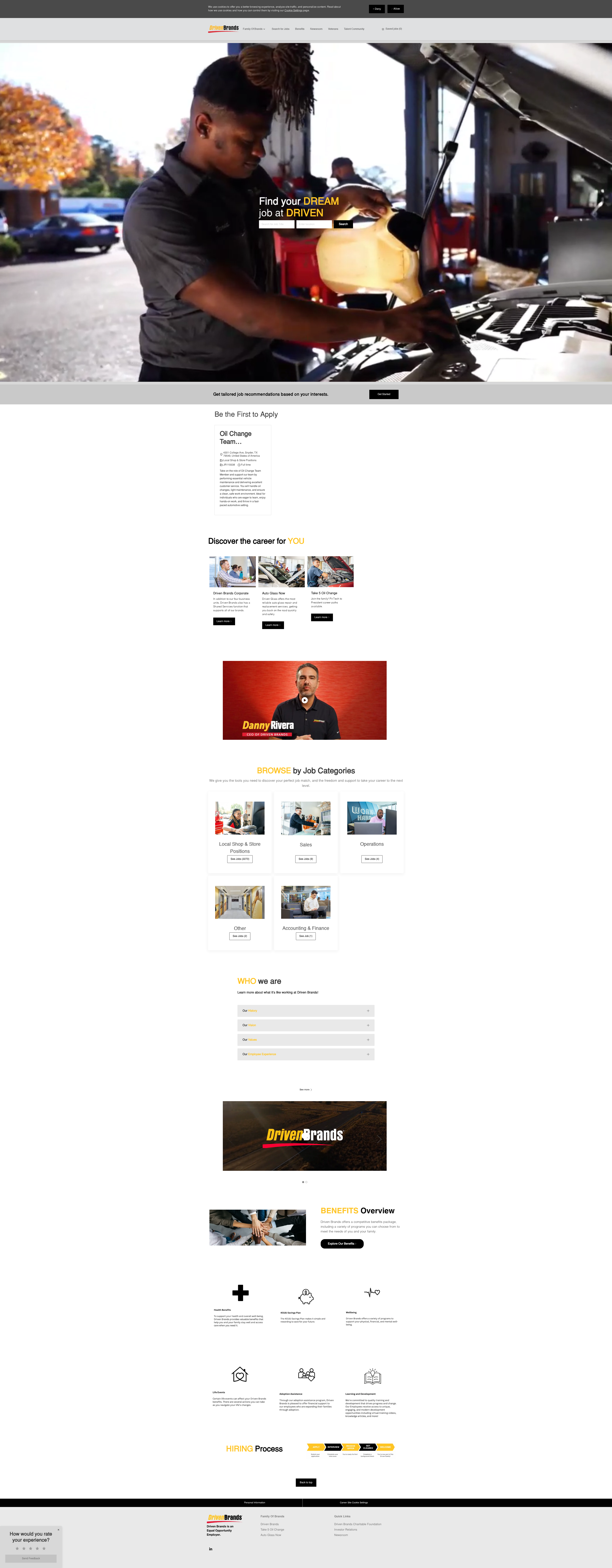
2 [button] (306, 1182)
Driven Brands (270, 1524)
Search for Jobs (280, 29)
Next (379, 1139)
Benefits (299, 29)
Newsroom (316, 29)
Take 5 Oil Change (272, 1529)
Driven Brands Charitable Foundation (357, 1524)
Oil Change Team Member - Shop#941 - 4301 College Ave (238, 438)
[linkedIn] (211, 1549)
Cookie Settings (293, 10)
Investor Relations (345, 1529)
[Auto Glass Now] (281, 594)
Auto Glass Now (271, 1535)
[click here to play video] (305, 700)
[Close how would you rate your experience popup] (58, 1529)
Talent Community (354, 29)
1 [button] (303, 1182)
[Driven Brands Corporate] (232, 594)
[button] (343, 224)
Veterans (333, 29)
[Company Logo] (224, 29)
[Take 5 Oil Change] (330, 594)
